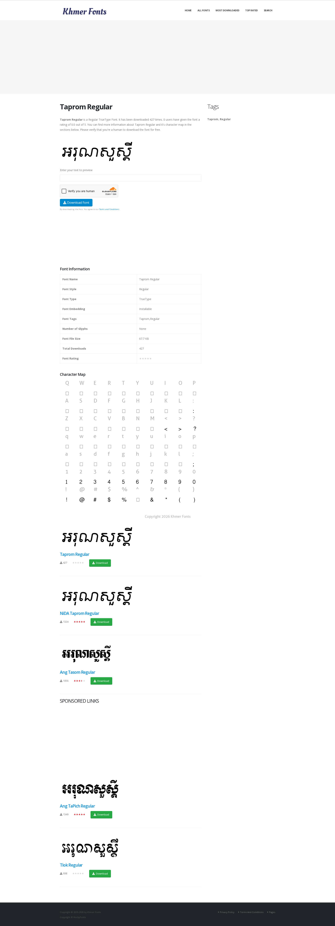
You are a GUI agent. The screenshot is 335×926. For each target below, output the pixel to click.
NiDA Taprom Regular (79, 613)
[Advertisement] (167, 57)
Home (188, 10)
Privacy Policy (227, 912)
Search (268, 10)
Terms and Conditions (109, 209)
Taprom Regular (74, 554)
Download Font (77, 202)
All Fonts (204, 10)
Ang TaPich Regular (77, 806)
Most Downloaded (227, 10)
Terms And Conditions (251, 912)
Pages (272, 912)
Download (101, 563)
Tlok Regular (71, 865)
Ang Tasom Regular (77, 672)
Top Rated (251, 10)
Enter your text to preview (76, 170)
